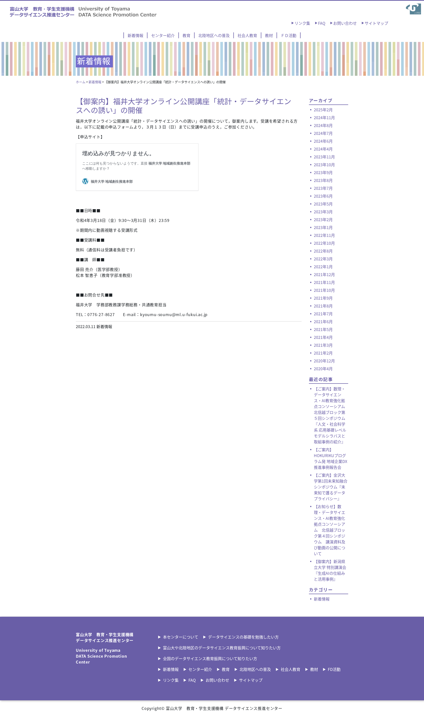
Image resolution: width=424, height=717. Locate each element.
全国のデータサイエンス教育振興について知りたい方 (210, 658)
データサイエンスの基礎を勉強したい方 (243, 637)
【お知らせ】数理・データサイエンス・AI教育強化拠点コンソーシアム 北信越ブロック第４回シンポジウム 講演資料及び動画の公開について (329, 529)
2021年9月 (323, 298)
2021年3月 (323, 345)
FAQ (321, 23)
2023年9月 (323, 172)
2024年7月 (323, 133)
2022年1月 (323, 266)
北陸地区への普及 (214, 35)
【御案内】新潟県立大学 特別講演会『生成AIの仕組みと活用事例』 (330, 570)
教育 (186, 35)
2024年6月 (323, 141)
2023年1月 (323, 227)
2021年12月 (324, 274)
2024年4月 (323, 149)
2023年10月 (324, 164)
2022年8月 (323, 251)
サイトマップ (376, 23)
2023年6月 (323, 196)
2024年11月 (324, 117)
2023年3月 (323, 212)
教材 (269, 35)
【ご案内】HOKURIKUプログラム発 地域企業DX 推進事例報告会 (330, 458)
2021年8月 (323, 306)
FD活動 (334, 669)
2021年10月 (324, 290)
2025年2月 (323, 110)
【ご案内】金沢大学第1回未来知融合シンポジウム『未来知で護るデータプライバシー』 (330, 486)
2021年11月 (324, 282)
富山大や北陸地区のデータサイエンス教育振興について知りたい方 (222, 648)
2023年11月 (324, 157)
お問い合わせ (345, 23)
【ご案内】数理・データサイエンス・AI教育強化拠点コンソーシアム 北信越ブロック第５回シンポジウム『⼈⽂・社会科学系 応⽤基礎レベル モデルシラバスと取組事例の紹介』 (330, 415)
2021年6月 (323, 321)
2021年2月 (323, 353)
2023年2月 (323, 219)
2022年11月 (324, 235)
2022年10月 (324, 243)
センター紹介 (163, 35)
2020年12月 (324, 361)
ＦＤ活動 (288, 35)
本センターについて (180, 637)
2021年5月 (323, 329)
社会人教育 (247, 35)
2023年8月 (323, 180)
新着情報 (135, 35)
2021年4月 (323, 337)
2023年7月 (323, 188)
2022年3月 (323, 259)
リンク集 (302, 23)
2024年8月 (323, 125)
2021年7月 (323, 314)
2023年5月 (323, 204)
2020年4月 (323, 368)
